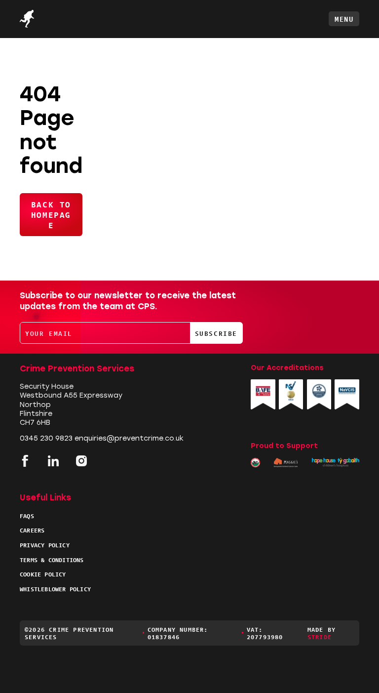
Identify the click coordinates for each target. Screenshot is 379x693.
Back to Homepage (51, 214)
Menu (344, 19)
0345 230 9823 (46, 438)
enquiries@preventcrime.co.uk (129, 438)
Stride (319, 636)
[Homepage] (44, 19)
